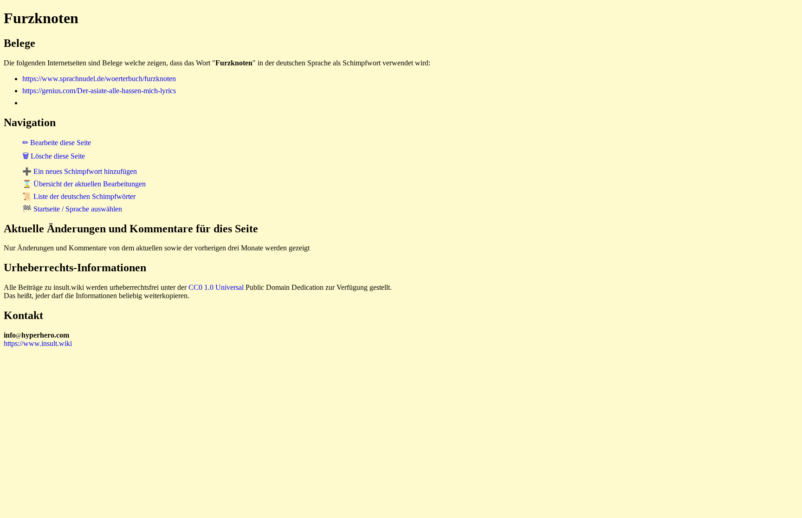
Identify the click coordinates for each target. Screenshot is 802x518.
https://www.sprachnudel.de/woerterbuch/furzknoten (99, 79)
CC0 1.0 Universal (216, 287)
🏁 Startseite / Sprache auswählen (72, 209)
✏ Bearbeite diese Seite (56, 143)
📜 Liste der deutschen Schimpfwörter (79, 196)
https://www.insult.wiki (38, 343)
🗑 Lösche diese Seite (53, 156)
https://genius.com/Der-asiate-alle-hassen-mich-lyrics (99, 91)
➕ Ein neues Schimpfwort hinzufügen (79, 171)
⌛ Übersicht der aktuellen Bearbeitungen (84, 184)
